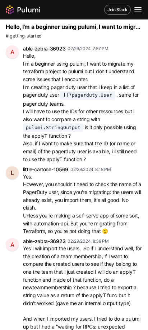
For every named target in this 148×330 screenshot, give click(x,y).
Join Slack (117, 9)
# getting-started (24, 36)
